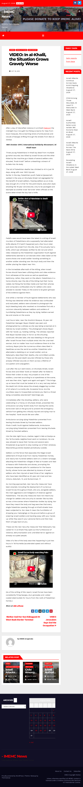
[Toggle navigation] (43, 36)
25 (36, 730)
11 (36, 720)
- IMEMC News (14, 756)
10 (31, 720)
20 (45, 725)
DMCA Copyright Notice (72, 775)
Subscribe (77, 771)
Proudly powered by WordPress (13, 776)
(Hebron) (47, 128)
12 (40, 720)
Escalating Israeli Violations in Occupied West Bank (72, 165)
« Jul (31, 742)
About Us (58, 771)
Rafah (8, 663)
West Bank (29, 666)
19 (40, 725)
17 (31, 725)
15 (54, 720)
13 (45, 720)
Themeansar (6, 778)
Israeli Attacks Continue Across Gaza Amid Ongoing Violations (72, 83)
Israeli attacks (21, 50)
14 (50, 720)
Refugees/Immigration (13, 666)
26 (41, 730)
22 (54, 725)
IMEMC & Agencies (26, 639)
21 (49, 725)
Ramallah (48, 663)
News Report (32, 50)
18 (36, 725)
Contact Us (67, 771)
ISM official (18, 606)
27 (45, 730)
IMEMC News (12, 679)
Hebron (12, 50)
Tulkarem (29, 663)
